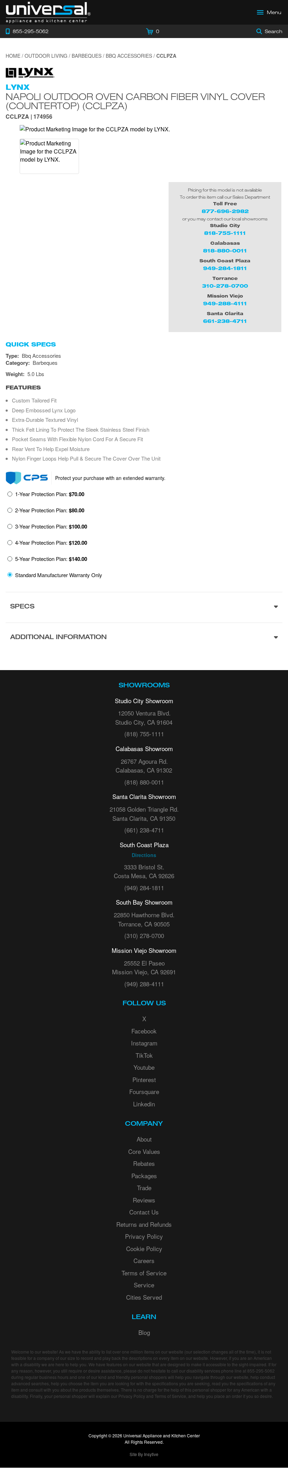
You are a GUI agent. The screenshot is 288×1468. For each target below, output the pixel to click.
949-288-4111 (225, 303)
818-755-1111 (225, 233)
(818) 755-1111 (144, 733)
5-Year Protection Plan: (51, 559)
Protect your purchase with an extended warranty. (110, 477)
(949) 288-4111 (144, 983)
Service (144, 1284)
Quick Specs (31, 344)
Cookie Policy (144, 1248)
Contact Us (144, 1211)
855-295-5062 (261, 1371)
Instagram (144, 1042)
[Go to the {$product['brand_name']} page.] (30, 72)
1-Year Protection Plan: (49, 494)
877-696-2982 (225, 211)
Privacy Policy (144, 1236)
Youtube (144, 1067)
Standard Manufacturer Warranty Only (58, 575)
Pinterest (144, 1079)
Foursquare (144, 1091)
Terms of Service (144, 1272)
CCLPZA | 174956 (29, 117)
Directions (144, 854)
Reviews (144, 1199)
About (144, 1139)
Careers (144, 1260)
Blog (144, 1332)
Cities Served (144, 1297)
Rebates (144, 1163)
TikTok (144, 1055)
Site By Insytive (144, 1454)
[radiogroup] (144, 536)
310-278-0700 (225, 285)
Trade (144, 1187)
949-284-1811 (225, 268)
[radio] (45, 496)
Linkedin (144, 1103)
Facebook (144, 1030)
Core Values (144, 1151)
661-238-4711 (225, 321)
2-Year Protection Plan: (49, 510)
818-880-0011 (225, 250)
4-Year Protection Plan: (51, 542)
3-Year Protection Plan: (51, 526)
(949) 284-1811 (144, 887)
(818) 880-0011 (144, 781)
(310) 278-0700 (144, 935)
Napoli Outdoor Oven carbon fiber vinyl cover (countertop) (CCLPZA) (135, 101)
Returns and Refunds (144, 1224)
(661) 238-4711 (144, 829)
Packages (144, 1175)
